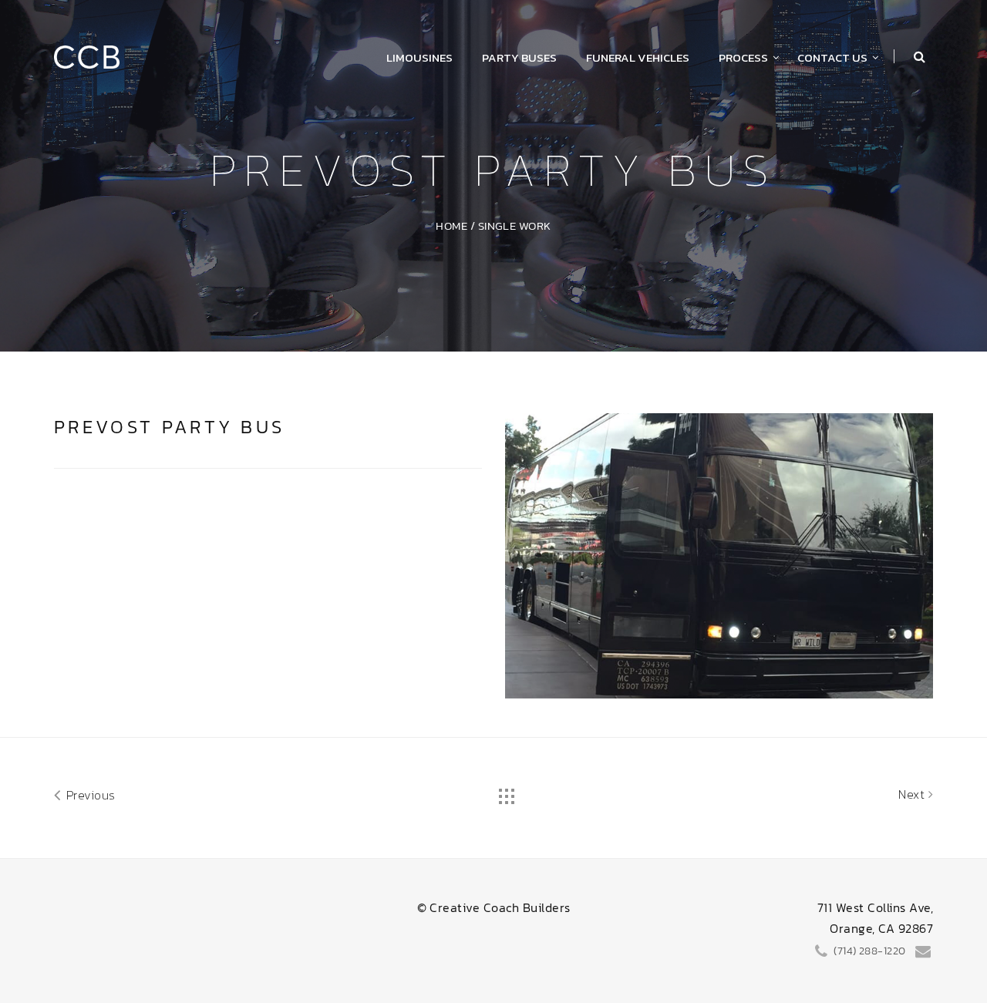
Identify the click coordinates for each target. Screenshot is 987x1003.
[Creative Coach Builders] (87, 55)
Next (913, 794)
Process (743, 57)
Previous (88, 795)
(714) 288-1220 (868, 951)
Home (451, 225)
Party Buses (519, 57)
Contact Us (832, 57)
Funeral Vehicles (637, 57)
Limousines (419, 57)
